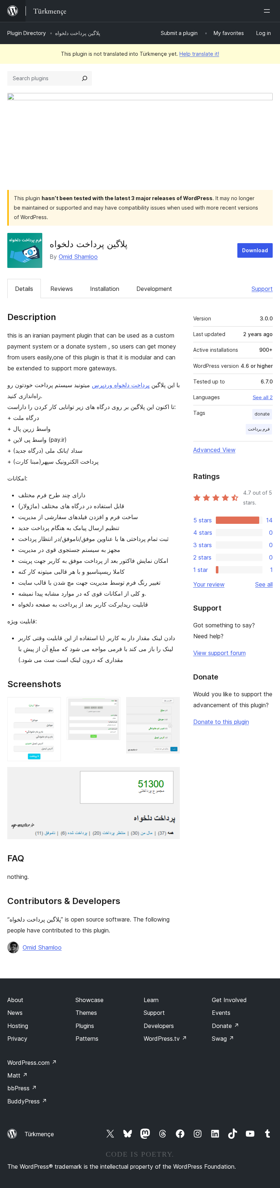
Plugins (84, 1025)
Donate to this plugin (221, 721)
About (15, 1000)
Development (154, 288)
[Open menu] (268, 11)
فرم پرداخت (259, 429)
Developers (159, 1025)
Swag (223, 1038)
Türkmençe (39, 1134)
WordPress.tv (165, 1038)
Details (24, 288)
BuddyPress (27, 1101)
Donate (225, 1025)
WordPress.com (32, 1062)
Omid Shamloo (78, 256)
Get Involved (229, 1000)
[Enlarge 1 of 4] (51, 706)
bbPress (22, 1088)
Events (221, 1012)
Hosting (17, 1025)
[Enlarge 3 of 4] (170, 706)
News (15, 1012)
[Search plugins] (84, 78)
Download (255, 250)
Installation (104, 288)
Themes (86, 1012)
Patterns (86, 1038)
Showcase (89, 1000)
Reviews (61, 288)
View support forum (219, 653)
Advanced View (214, 449)
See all (264, 584)
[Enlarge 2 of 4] (110, 706)
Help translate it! (199, 54)
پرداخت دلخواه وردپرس (120, 385)
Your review (209, 584)
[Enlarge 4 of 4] (170, 776)
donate (262, 414)
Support (262, 288)
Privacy (17, 1038)
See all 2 (263, 397)
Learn (151, 1000)
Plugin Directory (26, 33)
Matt (17, 1075)
